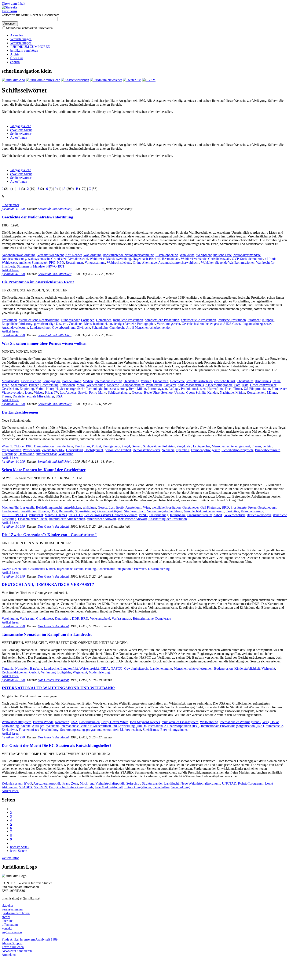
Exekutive (232, 511)
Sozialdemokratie (251, 259)
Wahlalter (207, 262)
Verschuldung (49, 729)
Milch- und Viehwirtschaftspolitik (102, 783)
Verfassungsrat (121, 618)
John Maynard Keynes (145, 722)
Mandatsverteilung (118, 259)
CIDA (104, 668)
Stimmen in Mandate (31, 266)
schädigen (89, 507)
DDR (75, 618)
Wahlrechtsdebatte (119, 262)
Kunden (212, 392)
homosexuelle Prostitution (162, 320)
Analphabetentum (132, 385)
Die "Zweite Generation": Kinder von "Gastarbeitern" (49, 534)
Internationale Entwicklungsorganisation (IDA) (232, 726)
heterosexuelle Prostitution (198, 320)
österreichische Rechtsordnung (39, 320)
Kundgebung (111, 446)
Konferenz (62, 722)
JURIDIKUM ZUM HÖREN (30, 46)
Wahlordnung (92, 255)
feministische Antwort (101, 519)
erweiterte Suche (21, 130)
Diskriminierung (159, 569)
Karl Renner (73, 255)
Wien (5, 446)
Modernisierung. (100, 672)
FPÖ (52, 262)
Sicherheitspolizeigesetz (237, 450)
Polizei (96, 446)
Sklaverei (170, 385)
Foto (237, 385)
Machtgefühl (10, 507)
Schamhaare (19, 385)
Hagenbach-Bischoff (146, 259)
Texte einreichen (13, 947)
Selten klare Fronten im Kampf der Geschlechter (43, 470)
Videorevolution (12, 392)
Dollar (274, 722)
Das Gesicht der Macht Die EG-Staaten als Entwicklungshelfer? (56, 745)
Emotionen (67, 385)
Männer (272, 392)
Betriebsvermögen (259, 515)
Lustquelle (27, 507)
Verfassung (27, 618)
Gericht (34, 672)
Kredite (25, 726)
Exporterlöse (161, 787)
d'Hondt (270, 259)
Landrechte (51, 668)
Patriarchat (36, 515)
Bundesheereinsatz (267, 450)
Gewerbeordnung (64, 327)
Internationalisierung (108, 381)
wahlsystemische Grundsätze (47, 259)
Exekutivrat (9, 729)
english (15, 62)
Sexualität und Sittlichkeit (54, 209)
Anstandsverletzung (15, 327)
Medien (88, 381)
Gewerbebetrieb (234, 515)
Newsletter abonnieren (17, 951)
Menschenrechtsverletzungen (193, 668)
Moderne (113, 385)
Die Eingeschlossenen (20, 412)
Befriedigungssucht (49, 507)
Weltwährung (209, 722)
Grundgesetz (44, 618)
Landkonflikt (69, 668)
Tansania (8, 668)
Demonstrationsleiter (146, 450)
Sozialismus (151, 729)
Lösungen (87, 320)
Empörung (27, 388)
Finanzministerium (199, 515)
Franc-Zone (70, 783)
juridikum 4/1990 (13, 209)
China (276, 381)
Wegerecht (80, 672)
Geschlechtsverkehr (263, 385)
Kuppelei (268, 320)
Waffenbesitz (31, 450)
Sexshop (167, 392)
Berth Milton (137, 388)
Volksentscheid (100, 618)
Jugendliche (65, 569)
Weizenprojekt (89, 668)
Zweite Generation (14, 569)
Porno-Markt (97, 392)
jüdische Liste (222, 255)
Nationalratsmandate (247, 255)
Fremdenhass (64, 446)
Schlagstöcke (152, 446)
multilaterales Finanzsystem (180, 722)
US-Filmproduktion (257, 388)
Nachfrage (227, 392)
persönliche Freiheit (118, 450)
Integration (123, 569)
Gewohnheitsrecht (136, 668)
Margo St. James (56, 515)
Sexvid (82, 392)
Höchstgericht (93, 450)
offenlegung (10, 924)
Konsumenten (256, 392)
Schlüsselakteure (119, 392)
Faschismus (82, 446)
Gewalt (136, 446)
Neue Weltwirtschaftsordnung (200, 783)
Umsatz (179, 392)
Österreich (139, 569)
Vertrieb (146, 381)
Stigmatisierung (85, 511)
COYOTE (76, 515)
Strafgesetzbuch (134, 511)
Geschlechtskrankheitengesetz (202, 324)
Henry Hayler (55, 388)
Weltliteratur (154, 385)
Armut (107, 729)
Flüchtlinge (9, 454)
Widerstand (65, 454)
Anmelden (9, 954)
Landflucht (171, 783)
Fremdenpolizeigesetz (205, 450)
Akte (245, 385)
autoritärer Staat (46, 454)
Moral (81, 385)
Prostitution (9, 320)
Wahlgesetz (9, 262)
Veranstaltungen (21, 39)
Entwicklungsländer (137, 787)
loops (28, 392)
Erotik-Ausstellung (128, 507)
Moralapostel (10, 381)
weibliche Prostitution (166, 507)
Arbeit (217, 515)
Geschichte (177, 381)
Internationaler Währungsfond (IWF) (244, 722)
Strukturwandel (152, 783)
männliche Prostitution (128, 320)
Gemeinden (103, 320)
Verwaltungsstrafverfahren (164, 511)
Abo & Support (12, 943)
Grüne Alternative (145, 262)
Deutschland (74, 450)
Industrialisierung (115, 388)
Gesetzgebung (267, 507)
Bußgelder (64, 672)
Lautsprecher (201, 446)
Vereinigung (10, 618)
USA (59, 396)
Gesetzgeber (190, 507)
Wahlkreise (187, 255)
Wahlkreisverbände (193, 259)
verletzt (267, 446)
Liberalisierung (31, 381)
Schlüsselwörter (20, 133)
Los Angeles (68, 392)
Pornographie (146, 324)
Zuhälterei (76, 324)
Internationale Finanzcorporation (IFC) (173, 726)
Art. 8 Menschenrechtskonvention (148, 327)
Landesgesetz (11, 511)
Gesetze (137, 392)
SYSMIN (40, 787)
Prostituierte (238, 507)
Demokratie (26, 454)
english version (12, 932)
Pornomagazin (157, 388)
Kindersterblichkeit (247, 668)
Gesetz (102, 507)
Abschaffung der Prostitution (167, 519)
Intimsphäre (178, 515)
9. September (10, 205)
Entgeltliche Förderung (17, 324)
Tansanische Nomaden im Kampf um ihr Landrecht (47, 634)
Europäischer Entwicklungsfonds (71, 787)
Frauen (6, 396)
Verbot (40, 388)
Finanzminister (28, 729)
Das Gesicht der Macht (53, 526)
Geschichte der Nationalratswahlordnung (37, 217)
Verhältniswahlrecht (50, 255)
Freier (252, 507)
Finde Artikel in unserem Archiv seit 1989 (30, 939)
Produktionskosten (193, 388)
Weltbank (52, 726)
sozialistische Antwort (132, 519)
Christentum (245, 381)
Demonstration (44, 446)
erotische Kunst (224, 381)
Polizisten (168, 446)
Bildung (90, 569)
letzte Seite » (18, 850)
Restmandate (170, 259)
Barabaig (36, 668)
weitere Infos (10, 858)
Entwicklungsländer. (174, 729)
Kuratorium (62, 618)
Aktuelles (16, 35)
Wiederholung (95, 385)
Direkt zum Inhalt (13, 3)
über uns (7, 921)
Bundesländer (70, 320)
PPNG (143, 515)
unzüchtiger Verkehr (122, 324)
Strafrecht (254, 320)
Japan (5, 385)
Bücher (34, 385)
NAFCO (116, 668)
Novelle (43, 511)
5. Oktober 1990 (21, 446)
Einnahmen (160, 381)
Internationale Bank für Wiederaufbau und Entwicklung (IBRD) (103, 726)
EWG (28, 783)
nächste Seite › (19, 847)
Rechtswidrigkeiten (15, 672)
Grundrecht (117, 327)
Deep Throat (233, 388)
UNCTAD (229, 783)
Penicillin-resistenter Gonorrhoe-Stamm (110, 515)
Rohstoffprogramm (250, 783)
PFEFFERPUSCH (14, 515)
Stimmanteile (274, 726)
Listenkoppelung (167, 255)
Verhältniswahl (78, 259)
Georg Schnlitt (196, 392)
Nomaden (21, 668)
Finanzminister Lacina (33, 519)
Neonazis (168, 450)
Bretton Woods (43, 722)
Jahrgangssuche (20, 126)
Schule (78, 569)
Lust (111, 507)
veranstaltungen (12, 909)
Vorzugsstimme (95, 262)
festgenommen (11, 450)
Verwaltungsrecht (168, 324)
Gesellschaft (10, 388)
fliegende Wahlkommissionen (235, 262)
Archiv (14, 54)
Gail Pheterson (210, 507)
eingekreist (184, 446)
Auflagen (38, 726)
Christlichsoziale (219, 259)
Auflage (173, 388)
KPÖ (60, 262)
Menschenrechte (223, 446)
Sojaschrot (133, 783)
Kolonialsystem (12, 783)
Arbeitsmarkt (106, 569)
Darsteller (19, 396)
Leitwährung (10, 726)
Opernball (182, 450)
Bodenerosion (223, 668)
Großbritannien (89, 722)
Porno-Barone (71, 381)
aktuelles (7, 905)
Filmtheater (279, 388)
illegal (126, 446)
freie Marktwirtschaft (127, 729)
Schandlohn (100, 327)
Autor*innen (18, 137)
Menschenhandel (95, 324)
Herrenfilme (215, 388)
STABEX (26, 787)
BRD (225, 507)
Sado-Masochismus (191, 385)
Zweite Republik (53, 450)
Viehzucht (268, 668)
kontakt (7, 928)
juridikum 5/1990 (13, 526)
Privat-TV (51, 392)
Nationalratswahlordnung (19, 255)
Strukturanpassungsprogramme (80, 729)
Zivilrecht (83, 327)
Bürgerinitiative (143, 618)
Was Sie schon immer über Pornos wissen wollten (44, 343)
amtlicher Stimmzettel (33, 262)
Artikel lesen (10, 270)
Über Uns (16, 58)
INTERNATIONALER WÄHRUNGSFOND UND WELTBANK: (58, 688)
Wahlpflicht (204, 255)
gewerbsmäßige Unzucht (50, 324)
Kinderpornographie (219, 385)
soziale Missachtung (40, 396)
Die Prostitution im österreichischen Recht (38, 282)
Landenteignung (161, 668)
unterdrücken (72, 507)
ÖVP (235, 259)
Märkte (240, 392)
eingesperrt (242, 446)
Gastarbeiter (36, 569)
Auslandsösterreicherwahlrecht (178, 262)
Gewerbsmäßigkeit (109, 511)
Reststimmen (74, 262)
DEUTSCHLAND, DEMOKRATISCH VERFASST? (48, 584)
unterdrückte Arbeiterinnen (67, 519)
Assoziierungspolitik (47, 783)
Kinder (50, 569)
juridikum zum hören (24, 50)
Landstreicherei (40, 327)
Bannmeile (66, 511)
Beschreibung (49, 385)
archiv (6, 917)
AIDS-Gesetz (232, 324)
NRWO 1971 (55, 266)
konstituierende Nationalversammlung (128, 255)
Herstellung (131, 381)
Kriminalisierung (252, 511)
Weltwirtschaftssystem (16, 722)
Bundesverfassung (14, 259)
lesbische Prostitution (232, 320)
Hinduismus (263, 381)
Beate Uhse (152, 392)
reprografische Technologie (84, 388)
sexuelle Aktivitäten (199, 381)
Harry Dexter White (114, 722)
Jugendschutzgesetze (257, 324)
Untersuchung (158, 515)
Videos (38, 392)
